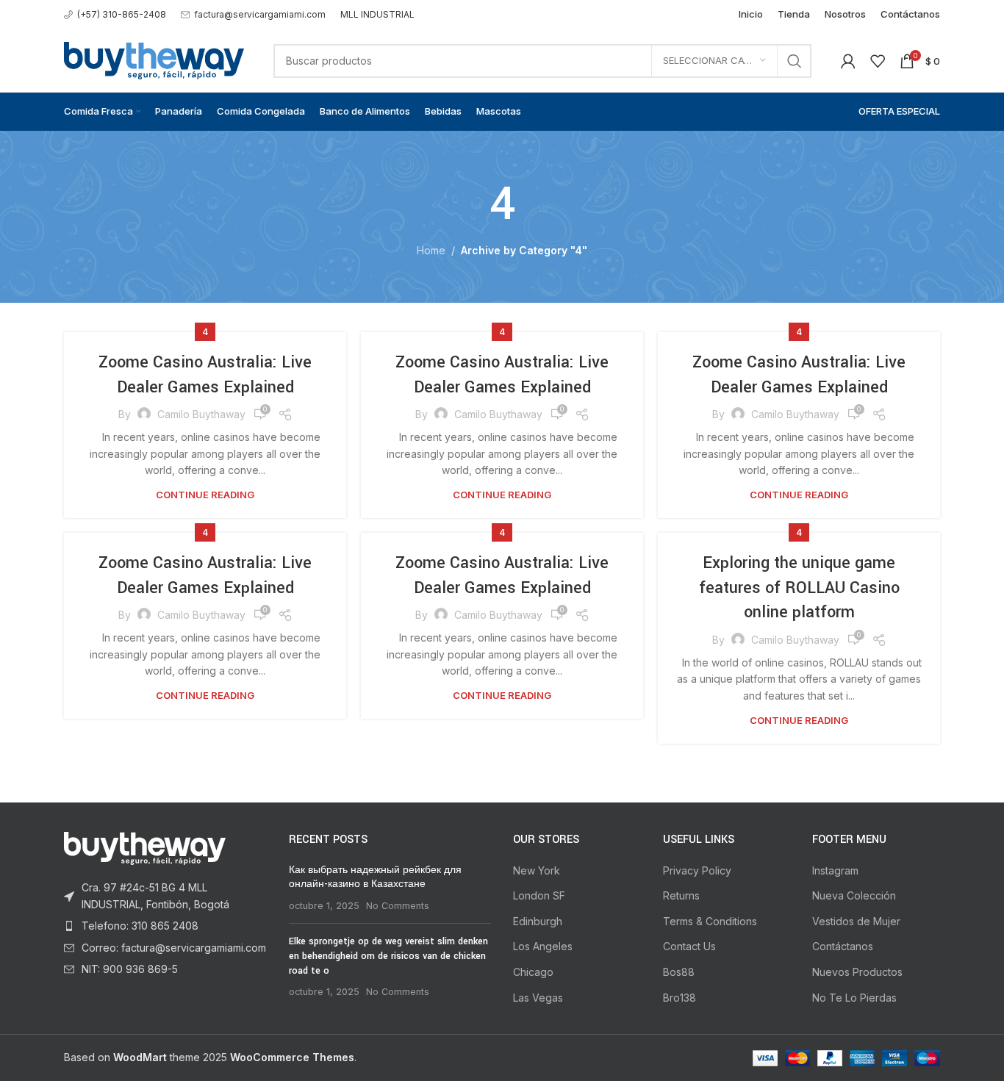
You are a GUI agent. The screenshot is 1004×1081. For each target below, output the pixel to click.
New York (536, 870)
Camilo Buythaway (201, 414)
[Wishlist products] (877, 61)
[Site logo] (154, 59)
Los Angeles (543, 946)
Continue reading (205, 494)
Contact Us (689, 946)
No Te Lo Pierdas (854, 997)
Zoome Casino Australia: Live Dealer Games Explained (205, 375)
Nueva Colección (854, 895)
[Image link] (145, 847)
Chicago (533, 972)
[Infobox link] (115, 14)
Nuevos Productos (857, 972)
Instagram (835, 870)
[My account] (848, 61)
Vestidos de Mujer (856, 921)
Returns (681, 895)
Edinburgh (537, 921)
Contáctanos (842, 946)
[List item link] (165, 896)
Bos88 (679, 972)
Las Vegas (538, 997)
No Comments (397, 905)
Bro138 (679, 997)
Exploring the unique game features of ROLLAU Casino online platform (799, 587)
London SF (539, 895)
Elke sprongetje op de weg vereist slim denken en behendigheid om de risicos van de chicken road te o (388, 956)
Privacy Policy (697, 870)
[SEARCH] (794, 61)
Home (431, 250)
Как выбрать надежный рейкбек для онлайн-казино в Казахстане (375, 877)
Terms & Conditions (710, 921)
